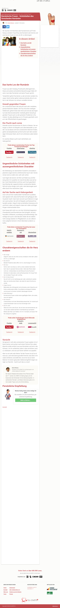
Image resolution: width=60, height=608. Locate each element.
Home (2, 14)
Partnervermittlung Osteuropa (11, 14)
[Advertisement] (20, 71)
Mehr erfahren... (25, 400)
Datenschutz (55, 606)
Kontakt (5, 589)
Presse (11, 594)
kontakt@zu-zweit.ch (31, 587)
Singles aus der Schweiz (15, 592)
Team (5, 594)
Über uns (6, 592)
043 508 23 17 (30, 588)
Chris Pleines (11, 23)
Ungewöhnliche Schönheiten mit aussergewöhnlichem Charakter (28, 49)
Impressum (12, 587)
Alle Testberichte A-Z (14, 589)
